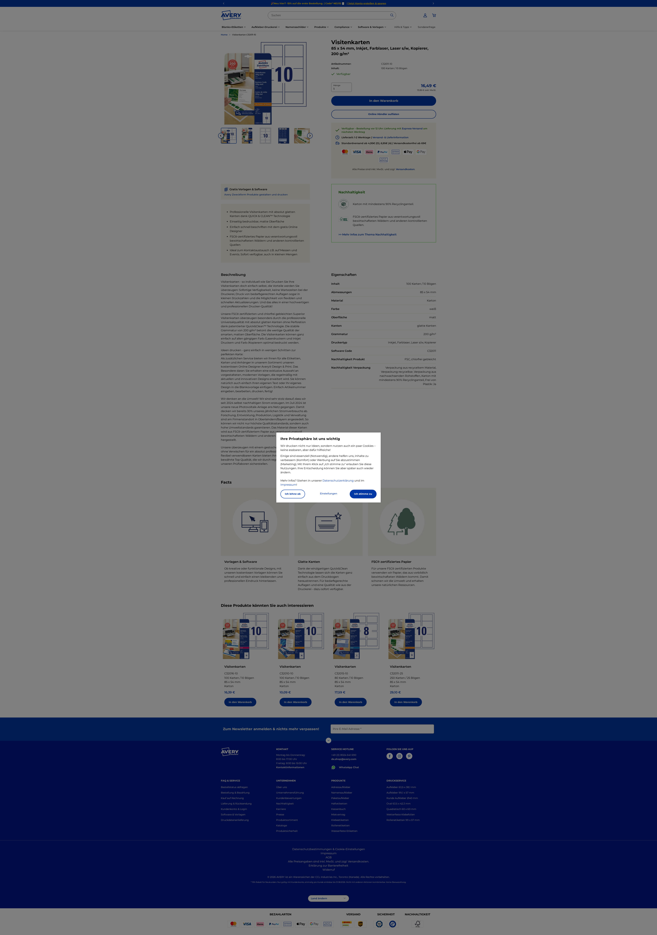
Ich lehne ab (293, 494)
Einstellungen (328, 493)
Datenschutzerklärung (338, 480)
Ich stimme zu (363, 494)
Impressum (288, 484)
